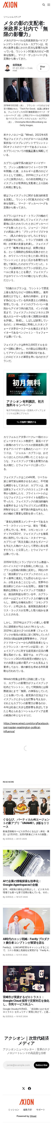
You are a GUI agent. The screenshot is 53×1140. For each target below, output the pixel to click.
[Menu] (48, 4)
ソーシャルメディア (12, 17)
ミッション (13, 1109)
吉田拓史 (17, 64)
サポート (40, 1109)
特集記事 (31, 150)
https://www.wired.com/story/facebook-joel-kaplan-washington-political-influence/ (26, 727)
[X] (23, 1088)
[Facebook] (29, 1088)
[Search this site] (43, 4)
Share (42, 67)
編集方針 (27, 1109)
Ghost (33, 1116)
